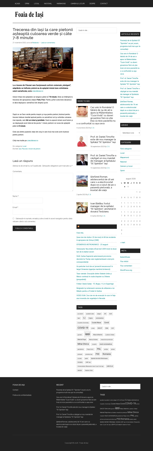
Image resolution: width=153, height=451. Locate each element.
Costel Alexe (96, 323)
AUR (110, 314)
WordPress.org (126, 270)
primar (113, 349)
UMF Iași (88, 362)
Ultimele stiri (86, 227)
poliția (106, 349)
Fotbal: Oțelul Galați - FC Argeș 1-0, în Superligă (95, 284)
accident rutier (90, 314)
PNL (99, 349)
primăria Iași (88, 354)
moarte (94, 344)
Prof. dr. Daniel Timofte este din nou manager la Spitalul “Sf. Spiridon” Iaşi (103, 139)
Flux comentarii (126, 266)
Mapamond (124, 157)
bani (79, 318)
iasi (20, 149)
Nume (16, 196)
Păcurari (25, 149)
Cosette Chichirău (83, 323)
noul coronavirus (106, 344)
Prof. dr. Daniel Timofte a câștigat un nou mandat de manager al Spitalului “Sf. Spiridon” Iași (103, 159)
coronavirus (99, 318)
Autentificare (125, 257)
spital (86, 358)
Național (123, 162)
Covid (106, 322)
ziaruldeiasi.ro (37, 91)
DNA (106, 328)
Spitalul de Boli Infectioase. (99, 358)
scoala (80, 358)
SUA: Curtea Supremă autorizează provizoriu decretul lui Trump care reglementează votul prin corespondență (95, 259)
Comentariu (17, 171)
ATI (105, 314)
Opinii (122, 170)
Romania (107, 354)
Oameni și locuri (126, 166)
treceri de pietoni (34, 149)
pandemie (81, 349)
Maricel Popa (82, 339)
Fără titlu (79, 233)
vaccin (80, 370)
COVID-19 (83, 327)
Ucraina (80, 362)
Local (24, 146)
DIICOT (100, 328)
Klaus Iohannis (97, 334)
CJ (84, 318)
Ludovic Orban (110, 334)
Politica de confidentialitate (22, 395)
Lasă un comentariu (48, 43)
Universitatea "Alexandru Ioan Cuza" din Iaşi (90, 366)
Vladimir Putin (89, 370)
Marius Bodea (93, 339)
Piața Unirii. (90, 349)
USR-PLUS (110, 366)
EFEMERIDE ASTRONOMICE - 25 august (92, 244)
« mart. (122, 242)
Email (15, 207)
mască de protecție (107, 339)
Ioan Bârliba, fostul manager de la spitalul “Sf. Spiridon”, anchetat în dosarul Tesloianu (103, 207)
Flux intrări (124, 261)
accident (80, 314)
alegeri (99, 314)
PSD (97, 354)
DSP (112, 328)
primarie (80, 354)
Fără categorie (126, 149)
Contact (15, 390)
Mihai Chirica (83, 344)
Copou (91, 318)
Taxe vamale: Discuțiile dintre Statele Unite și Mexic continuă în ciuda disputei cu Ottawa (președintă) (94, 277)
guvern (80, 334)
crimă (92, 328)
